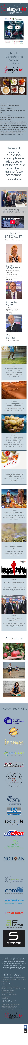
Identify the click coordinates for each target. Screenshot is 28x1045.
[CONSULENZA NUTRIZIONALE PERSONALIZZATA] (14, 660)
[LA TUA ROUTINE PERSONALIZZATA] (14, 697)
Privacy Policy (5, 997)
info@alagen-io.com (7, 990)
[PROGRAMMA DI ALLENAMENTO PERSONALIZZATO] (14, 679)
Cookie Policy (5, 998)
